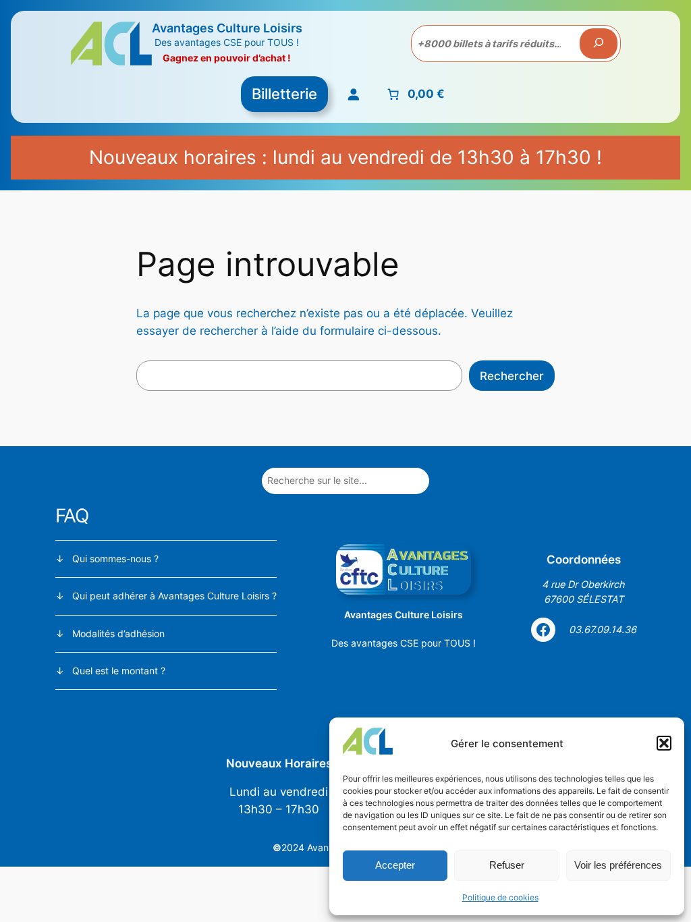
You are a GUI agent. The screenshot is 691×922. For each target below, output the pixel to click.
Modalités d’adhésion (118, 633)
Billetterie (284, 94)
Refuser (506, 865)
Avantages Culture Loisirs (227, 28)
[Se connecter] (354, 94)
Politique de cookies (500, 897)
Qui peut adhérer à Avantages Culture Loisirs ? (174, 595)
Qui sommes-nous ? (115, 558)
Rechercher (512, 376)
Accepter (395, 865)
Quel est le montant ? (118, 670)
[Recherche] (598, 43)
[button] (664, 743)
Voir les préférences (618, 865)
